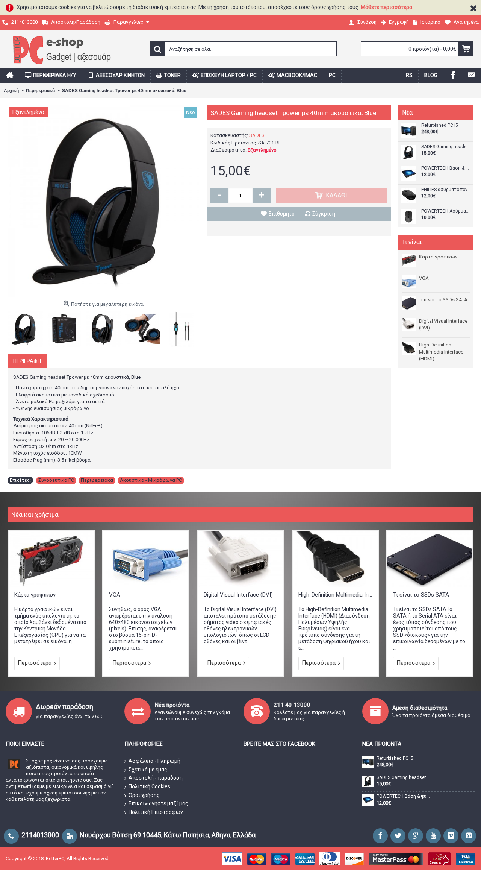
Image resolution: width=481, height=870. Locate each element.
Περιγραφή (27, 361)
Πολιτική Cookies (149, 786)
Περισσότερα (34, 662)
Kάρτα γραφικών (438, 257)
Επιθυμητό (282, 214)
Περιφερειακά (97, 480)
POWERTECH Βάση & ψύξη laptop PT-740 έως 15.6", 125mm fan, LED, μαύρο (446, 168)
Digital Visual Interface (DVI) (443, 324)
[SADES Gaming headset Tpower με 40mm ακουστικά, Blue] (103, 201)
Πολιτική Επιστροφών (156, 812)
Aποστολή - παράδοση (156, 778)
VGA (424, 278)
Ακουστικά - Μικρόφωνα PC (151, 480)
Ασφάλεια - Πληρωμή (154, 761)
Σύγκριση (323, 214)
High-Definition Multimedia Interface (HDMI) (441, 351)
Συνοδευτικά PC (56, 480)
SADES (257, 135)
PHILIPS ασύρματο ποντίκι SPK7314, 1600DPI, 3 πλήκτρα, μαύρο (446, 189)
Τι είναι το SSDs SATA (443, 299)
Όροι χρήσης (144, 795)
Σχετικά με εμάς (148, 770)
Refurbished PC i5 (439, 125)
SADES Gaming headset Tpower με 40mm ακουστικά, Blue (446, 146)
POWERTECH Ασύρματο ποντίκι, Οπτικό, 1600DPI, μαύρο (446, 211)
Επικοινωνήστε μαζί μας (158, 803)
